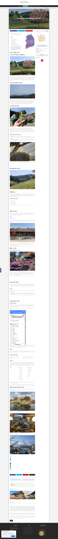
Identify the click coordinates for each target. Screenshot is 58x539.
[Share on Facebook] (0, 269)
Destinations (31, 6)
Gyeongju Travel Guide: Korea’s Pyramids (15, 390)
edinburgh (31, 527)
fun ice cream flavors (30, 131)
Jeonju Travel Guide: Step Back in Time (15, 412)
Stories (39, 6)
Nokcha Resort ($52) (13, 218)
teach (24, 533)
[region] (8, 534)
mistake (29, 530)
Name (10, 512)
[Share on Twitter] (0, 270)
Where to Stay (13, 41)
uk (28, 533)
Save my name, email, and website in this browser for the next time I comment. (18, 518)
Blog (21, 6)
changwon (27, 527)
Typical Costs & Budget (14, 40)
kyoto (26, 530)
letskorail (13, 290)
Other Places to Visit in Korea (15, 44)
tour (26, 533)
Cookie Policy (11, 529)
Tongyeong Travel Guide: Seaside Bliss (15, 434)
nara (31, 530)
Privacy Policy (11, 530)
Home (19, 6)
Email (10, 515)
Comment (11, 505)
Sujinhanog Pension (15, 245)
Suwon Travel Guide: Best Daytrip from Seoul (28, 479)
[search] (47, 31)
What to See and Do (13, 39)
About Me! (35, 6)
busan (24, 527)
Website (24, 515)
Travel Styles (25, 6)
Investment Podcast (15, 528)
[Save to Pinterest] (0, 271)
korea (24, 530)
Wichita (31, 533)
